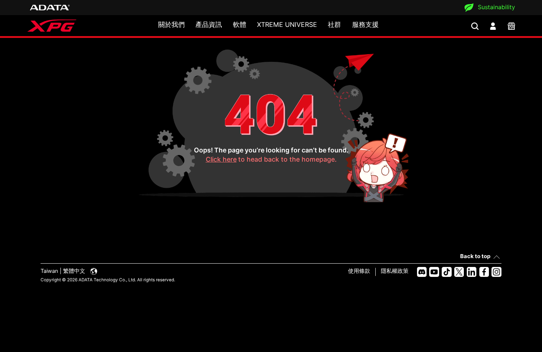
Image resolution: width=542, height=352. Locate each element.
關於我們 (171, 24)
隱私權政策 (395, 271)
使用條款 (359, 271)
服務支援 (365, 24)
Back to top (475, 256)
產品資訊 (208, 24)
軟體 (239, 24)
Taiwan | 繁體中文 (64, 271)
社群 (334, 24)
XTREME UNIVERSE (287, 24)
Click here (221, 159)
